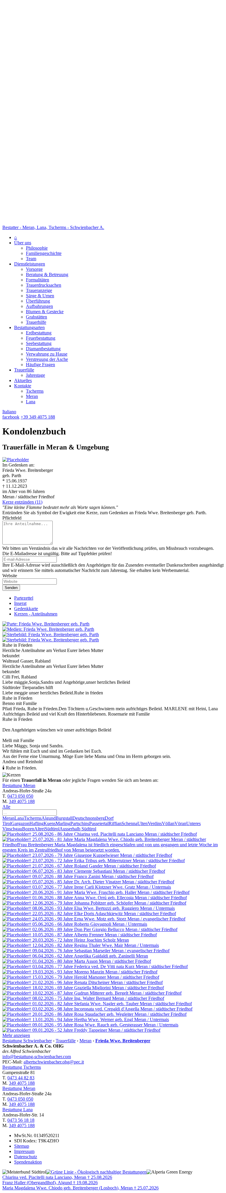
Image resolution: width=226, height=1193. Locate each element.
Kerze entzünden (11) (22, 502)
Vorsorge (34, 269)
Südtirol (52, 828)
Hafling (36, 823)
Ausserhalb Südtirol (77, 828)
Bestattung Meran (18, 785)
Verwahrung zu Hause (46, 353)
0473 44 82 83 (20, 1077)
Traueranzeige (39, 290)
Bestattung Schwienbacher (27, 1040)
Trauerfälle (24, 369)
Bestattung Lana (17, 1109)
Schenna (129, 823)
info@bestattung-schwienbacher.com (36, 1056)
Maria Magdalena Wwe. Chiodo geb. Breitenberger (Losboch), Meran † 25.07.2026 (80, 1187)
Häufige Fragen (40, 364)
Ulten (142, 823)
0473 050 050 (20, 796)
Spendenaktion (28, 1161)
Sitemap (21, 1146)
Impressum (24, 1151)
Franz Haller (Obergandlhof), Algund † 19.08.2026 (50, 1182)
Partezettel (23, 597)
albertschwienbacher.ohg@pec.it (54, 1061)
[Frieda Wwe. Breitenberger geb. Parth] (15, 459)
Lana (30, 401)
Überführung (38, 300)
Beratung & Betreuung (47, 274)
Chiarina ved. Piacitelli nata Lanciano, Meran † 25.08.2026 (57, 1177)
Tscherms (35, 391)
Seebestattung (38, 343)
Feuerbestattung (40, 338)
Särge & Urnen (40, 295)
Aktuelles (23, 380)
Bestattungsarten (29, 327)
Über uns (22, 242)
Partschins (79, 823)
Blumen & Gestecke (45, 311)
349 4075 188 (22, 801)
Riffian (115, 823)
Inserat (20, 603)
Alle (6, 806)
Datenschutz (25, 1156)
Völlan (168, 823)
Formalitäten (37, 279)
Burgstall (64, 818)
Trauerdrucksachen (43, 285)
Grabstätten (36, 316)
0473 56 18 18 (20, 1120)
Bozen (28, 828)
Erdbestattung (38, 332)
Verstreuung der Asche (47, 359)
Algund (48, 818)
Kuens (50, 823)
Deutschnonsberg (88, 818)
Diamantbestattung (43, 348)
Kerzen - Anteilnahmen (35, 613)
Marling (63, 823)
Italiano (9, 411)
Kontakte (22, 385)
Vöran (180, 823)
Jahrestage (35, 375)
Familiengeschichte (44, 253)
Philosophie (37, 247)
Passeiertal (99, 823)
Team (31, 258)
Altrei (39, 828)
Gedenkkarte (26, 608)
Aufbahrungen (39, 306)
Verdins (155, 823)
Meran (32, 396)
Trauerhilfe (36, 322)
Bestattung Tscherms (21, 1067)
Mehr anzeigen (16, 1035)
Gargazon (20, 823)
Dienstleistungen (29, 263)
